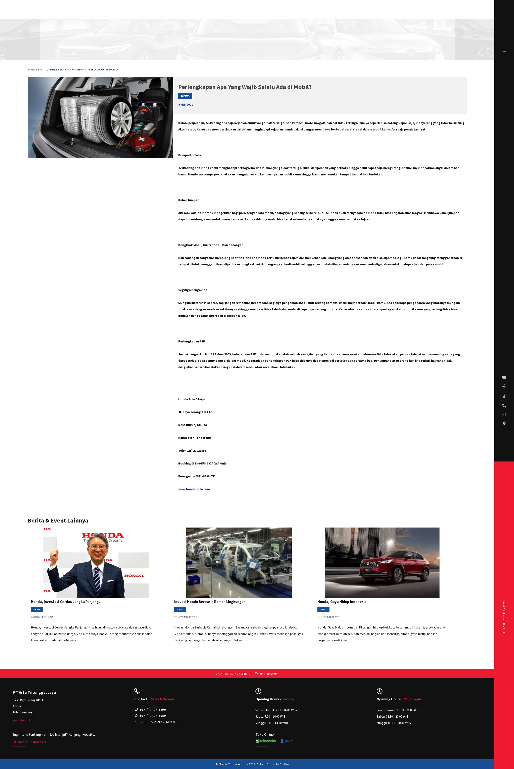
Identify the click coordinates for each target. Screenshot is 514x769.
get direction (25, 720)
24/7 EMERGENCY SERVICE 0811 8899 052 (247, 674)
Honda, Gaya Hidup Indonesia (342, 601)
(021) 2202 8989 (152, 716)
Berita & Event (37, 69)
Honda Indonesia (32, 742)
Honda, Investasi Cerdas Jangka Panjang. (65, 601)
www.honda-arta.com (194, 489)
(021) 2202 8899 (152, 710)
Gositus (284, 764)
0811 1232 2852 (152, 722)
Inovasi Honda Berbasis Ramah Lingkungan (210, 601)
